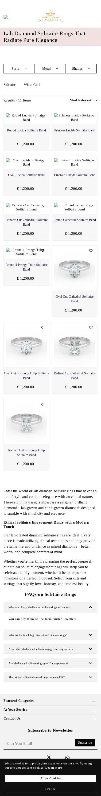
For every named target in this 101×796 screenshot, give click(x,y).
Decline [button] (50, 789)
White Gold (33, 85)
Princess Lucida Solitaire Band (74, 130)
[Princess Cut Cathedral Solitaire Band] (26, 207)
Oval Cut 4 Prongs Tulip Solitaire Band (26, 376)
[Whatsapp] (67, 758)
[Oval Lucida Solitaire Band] (26, 162)
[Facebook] (31, 757)
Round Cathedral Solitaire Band (75, 220)
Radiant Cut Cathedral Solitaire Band (74, 376)
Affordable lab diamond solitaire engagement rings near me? (41, 649)
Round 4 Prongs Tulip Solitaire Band (26, 267)
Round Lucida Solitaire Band (26, 130)
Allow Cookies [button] (50, 778)
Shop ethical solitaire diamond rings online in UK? (36, 677)
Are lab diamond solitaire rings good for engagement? (38, 663)
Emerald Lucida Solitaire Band (74, 175)
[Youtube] (55, 757)
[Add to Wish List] (43, 116)
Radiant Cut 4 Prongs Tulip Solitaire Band (26, 453)
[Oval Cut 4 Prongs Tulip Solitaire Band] (26, 345)
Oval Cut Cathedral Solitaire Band (74, 299)
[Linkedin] (43, 757)
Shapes (78, 68)
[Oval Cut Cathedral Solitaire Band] (74, 268)
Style (16, 68)
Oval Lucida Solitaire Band (26, 175)
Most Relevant (80, 100)
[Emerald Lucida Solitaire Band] (74, 162)
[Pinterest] (60, 757)
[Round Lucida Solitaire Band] (26, 117)
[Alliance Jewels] (50, 15)
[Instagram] (37, 757)
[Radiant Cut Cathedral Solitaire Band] (74, 345)
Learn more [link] (53, 767)
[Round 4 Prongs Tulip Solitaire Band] (26, 252)
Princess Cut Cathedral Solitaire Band (26, 222)
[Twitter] (49, 758)
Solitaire (10, 85)
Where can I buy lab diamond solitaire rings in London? (39, 607)
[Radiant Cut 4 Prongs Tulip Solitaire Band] (26, 422)
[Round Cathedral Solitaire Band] (74, 207)
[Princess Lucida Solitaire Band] (74, 117)
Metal (47, 68)
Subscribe (85, 742)
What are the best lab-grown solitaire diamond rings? (37, 635)
